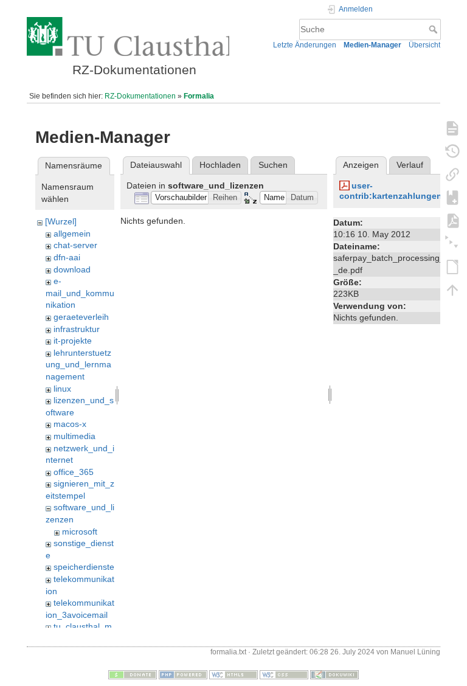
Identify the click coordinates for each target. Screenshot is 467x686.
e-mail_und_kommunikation (80, 293)
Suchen (273, 165)
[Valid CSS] (284, 674)
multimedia (74, 436)
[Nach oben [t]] (452, 289)
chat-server (75, 245)
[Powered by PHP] (183, 674)
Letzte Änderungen (304, 45)
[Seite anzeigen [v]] (452, 127)
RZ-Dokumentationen (140, 96)
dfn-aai (67, 257)
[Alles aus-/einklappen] (452, 243)
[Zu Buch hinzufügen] (452, 197)
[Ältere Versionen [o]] (452, 150)
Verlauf (409, 165)
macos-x (70, 424)
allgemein (72, 233)
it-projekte (73, 340)
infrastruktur (77, 329)
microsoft (79, 531)
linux (62, 388)
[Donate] (132, 674)
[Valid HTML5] (233, 674)
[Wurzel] (61, 221)
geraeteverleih (81, 317)
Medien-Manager (372, 45)
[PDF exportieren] (452, 220)
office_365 (74, 472)
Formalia (199, 96)
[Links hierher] (452, 173)
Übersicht (424, 45)
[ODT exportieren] (452, 266)
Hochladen (220, 165)
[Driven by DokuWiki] (334, 674)
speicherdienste (84, 567)
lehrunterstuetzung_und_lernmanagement (78, 364)
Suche (434, 29)
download (72, 269)
